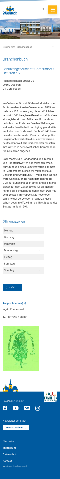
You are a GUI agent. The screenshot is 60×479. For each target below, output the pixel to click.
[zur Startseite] (10, 9)
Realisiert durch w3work (15, 466)
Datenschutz (10, 454)
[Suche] (43, 9)
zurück (12, 287)
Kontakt (7, 461)
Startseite (8, 441)
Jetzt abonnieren (14, 427)
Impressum (9, 447)
